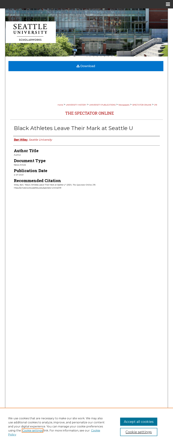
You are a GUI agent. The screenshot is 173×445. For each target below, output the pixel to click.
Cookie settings (32, 430)
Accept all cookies (139, 422)
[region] (86, 426)
